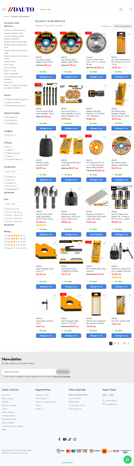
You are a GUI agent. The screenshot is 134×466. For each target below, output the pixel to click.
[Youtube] (64, 439)
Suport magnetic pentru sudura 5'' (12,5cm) (70, 322)
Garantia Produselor (9, 419)
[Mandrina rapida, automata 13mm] (46, 146)
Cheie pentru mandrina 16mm (45, 322)
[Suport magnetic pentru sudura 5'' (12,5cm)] (71, 304)
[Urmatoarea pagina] (128, 343)
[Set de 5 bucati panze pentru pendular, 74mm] (46, 94)
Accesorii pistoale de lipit (13, 33)
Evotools (9, 176)
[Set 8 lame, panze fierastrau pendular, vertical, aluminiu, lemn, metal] (121, 94)
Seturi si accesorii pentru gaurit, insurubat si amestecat (16, 86)
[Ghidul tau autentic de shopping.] (67, 463)
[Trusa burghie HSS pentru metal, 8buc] (71, 146)
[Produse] (4, 10)
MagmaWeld (11, 189)
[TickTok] (69, 439)
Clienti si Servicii (10, 389)
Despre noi (39, 409)
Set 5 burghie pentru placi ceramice (96, 270)
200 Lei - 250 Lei (13, 221)
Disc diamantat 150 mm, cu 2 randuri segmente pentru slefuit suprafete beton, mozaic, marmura (95, 165)
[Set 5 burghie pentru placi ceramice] (96, 252)
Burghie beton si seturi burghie (15, 41)
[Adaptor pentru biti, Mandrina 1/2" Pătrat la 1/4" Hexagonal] (96, 94)
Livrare (4, 409)
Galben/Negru (12, 153)
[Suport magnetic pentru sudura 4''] (46, 252)
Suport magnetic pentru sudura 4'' (45, 270)
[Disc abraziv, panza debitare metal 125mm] (46, 43)
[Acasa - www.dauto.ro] (21, 9)
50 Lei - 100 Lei (12, 212)
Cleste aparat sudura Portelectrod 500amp (69, 270)
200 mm (9, 135)
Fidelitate (5, 402)
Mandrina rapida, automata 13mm (42, 163)
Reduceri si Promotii (9, 405)
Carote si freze (9, 61)
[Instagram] (74, 439)
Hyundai (9, 183)
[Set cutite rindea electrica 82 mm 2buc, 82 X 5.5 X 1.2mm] (121, 43)
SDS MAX (10, 117)
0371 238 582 (111, 400)
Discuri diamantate (11, 73)
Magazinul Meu (42, 389)
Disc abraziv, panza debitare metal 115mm (119, 163)
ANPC (4, 430)
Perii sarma (8, 82)
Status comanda (8, 398)
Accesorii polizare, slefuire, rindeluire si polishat (14, 37)
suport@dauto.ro (111, 404)
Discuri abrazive (10, 67)
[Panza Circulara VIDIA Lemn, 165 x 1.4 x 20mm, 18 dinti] (96, 43)
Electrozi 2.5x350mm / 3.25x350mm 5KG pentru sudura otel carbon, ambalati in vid (96, 216)
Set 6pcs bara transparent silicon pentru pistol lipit (96, 322)
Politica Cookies (41, 398)
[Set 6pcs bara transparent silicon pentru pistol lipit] (96, 304)
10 (124, 343)
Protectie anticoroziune (15, 105)
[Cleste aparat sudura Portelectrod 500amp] (71, 252)
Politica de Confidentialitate (61, 376)
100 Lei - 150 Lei (12, 215)
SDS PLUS (10, 120)
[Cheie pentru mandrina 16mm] (46, 304)
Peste (8, 235)
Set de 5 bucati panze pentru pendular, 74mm (45, 112)
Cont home (6, 395)
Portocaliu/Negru (13, 159)
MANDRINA (11, 123)
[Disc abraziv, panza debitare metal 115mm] (121, 146)
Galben (9, 150)
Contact (38, 405)
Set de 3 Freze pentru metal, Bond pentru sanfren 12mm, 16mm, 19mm (44, 216)
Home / (7, 16)
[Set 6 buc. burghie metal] (121, 304)
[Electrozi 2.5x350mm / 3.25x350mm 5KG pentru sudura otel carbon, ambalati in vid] (96, 197)
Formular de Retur (8, 416)
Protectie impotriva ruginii (16, 99)
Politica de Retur (8, 412)
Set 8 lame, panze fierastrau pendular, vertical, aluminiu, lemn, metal (120, 113)
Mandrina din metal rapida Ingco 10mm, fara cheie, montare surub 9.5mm (70, 216)
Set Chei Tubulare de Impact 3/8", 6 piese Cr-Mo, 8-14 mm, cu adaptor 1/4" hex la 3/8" (121, 216)
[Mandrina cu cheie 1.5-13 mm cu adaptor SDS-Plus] (121, 252)
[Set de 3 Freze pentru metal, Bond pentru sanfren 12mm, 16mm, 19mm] (46, 197)
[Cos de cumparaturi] (130, 9)
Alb (7, 147)
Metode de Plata (8, 423)
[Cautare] (121, 9)
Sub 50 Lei (10, 209)
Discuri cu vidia (10, 70)
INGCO (9, 186)
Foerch (9, 180)
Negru (8, 156)
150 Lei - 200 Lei (13, 218)
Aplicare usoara (12, 102)
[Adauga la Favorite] (54, 34)
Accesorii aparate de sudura (14, 30)
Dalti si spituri (9, 64)
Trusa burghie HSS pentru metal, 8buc (71, 163)
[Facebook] (59, 439)
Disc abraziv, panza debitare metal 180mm (69, 60)
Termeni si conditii (42, 395)
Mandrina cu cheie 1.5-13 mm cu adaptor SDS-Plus (121, 270)
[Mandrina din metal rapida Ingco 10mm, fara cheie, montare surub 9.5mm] (71, 197)
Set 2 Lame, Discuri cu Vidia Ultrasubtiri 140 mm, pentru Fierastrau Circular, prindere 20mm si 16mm (71, 113)
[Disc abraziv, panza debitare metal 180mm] (71, 43)
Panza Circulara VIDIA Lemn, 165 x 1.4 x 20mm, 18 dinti (96, 62)
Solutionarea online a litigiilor (12, 426)
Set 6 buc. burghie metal (120, 321)
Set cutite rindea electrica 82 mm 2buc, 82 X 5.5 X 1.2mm (121, 62)
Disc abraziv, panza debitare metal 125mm (44, 60)
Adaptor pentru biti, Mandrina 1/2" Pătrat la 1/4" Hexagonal (95, 113)
